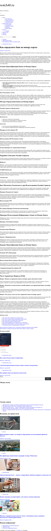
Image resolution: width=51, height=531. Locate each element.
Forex (4, 17)
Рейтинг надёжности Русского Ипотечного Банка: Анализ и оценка (17, 328)
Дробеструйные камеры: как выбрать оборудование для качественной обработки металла (23, 404)
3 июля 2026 (7, 499)
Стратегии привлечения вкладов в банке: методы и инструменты (19, 365)
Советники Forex (9, 21)
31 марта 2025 (7, 50)
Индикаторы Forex (9, 20)
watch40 (2, 477)
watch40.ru (7, 5)
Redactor (2, 50)
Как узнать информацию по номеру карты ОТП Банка (15, 322)
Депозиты (7, 27)
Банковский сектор (7, 23)
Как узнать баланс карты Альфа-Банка (11, 358)
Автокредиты (8, 24)
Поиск (1, 376)
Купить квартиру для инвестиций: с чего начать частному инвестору (18, 408)
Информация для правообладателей (11, 525)
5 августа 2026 (7, 458)
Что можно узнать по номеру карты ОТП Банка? (14, 325)
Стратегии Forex (9, 22)
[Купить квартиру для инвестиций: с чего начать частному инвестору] (10, 492)
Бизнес (4, 29)
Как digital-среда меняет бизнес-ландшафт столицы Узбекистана (17, 406)
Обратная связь (6, 526)
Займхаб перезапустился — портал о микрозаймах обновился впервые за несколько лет (22, 407)
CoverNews (18, 530)
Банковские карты (9, 26)
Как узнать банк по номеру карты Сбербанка (13, 320)
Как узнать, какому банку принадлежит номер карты (15, 319)
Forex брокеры (8, 18)
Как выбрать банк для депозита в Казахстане (13, 373)
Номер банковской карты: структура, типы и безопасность (16, 323)
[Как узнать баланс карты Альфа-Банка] (5, 353)
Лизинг (4, 33)
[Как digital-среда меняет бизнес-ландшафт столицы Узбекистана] (10, 451)
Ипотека (5, 34)
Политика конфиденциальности (10, 528)
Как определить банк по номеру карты (11, 321)
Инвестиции (5, 32)
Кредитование (8, 28)
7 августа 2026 (7, 438)
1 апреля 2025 (7, 360)
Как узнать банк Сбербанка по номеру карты (13, 317)
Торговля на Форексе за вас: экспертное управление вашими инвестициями (18, 327)
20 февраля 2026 (7, 520)
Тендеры (7, 30)
